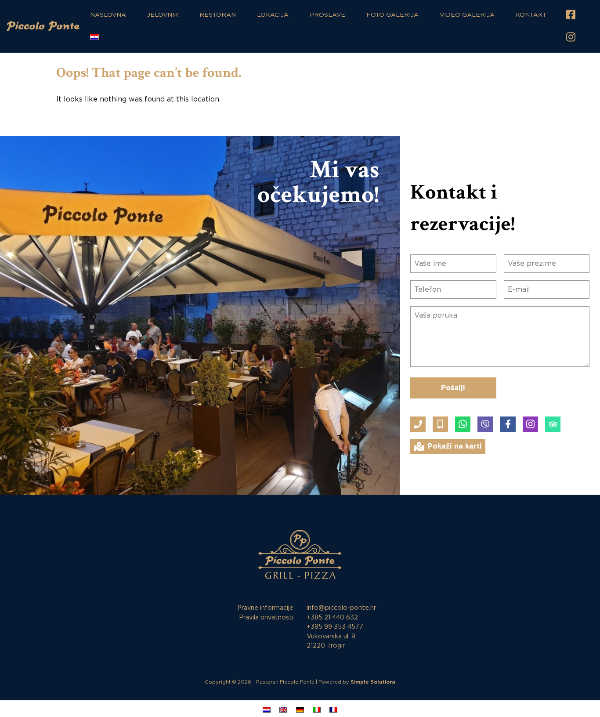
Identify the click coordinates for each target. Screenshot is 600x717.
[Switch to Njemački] (300, 710)
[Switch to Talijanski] (316, 710)
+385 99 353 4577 (335, 626)
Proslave (327, 15)
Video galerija (467, 15)
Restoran (217, 15)
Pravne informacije (265, 608)
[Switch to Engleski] (283, 710)
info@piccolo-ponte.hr (341, 608)
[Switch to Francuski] (333, 710)
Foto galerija (392, 15)
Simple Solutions (373, 682)
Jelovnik (162, 15)
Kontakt (531, 15)
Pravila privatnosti (266, 617)
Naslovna (108, 15)
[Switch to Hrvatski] (266, 710)
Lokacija (273, 15)
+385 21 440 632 (332, 617)
